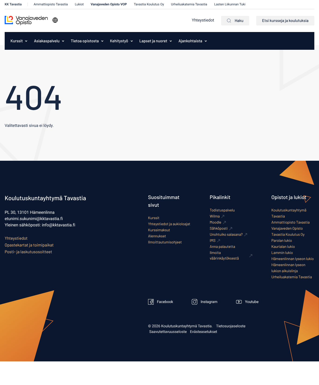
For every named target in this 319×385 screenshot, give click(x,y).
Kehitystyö (119, 41)
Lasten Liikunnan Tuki (229, 4)
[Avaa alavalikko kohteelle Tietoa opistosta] (102, 41)
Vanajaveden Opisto (287, 228)
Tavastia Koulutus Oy (149, 4)
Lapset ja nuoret (153, 41)
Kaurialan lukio (283, 246)
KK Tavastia (13, 4)
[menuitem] (15, 41)
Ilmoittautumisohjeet (165, 242)
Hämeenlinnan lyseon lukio (292, 259)
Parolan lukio (281, 240)
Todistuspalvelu (222, 210)
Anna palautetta (222, 246)
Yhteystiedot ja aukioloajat (169, 224)
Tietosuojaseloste (230, 326)
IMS (213, 240)
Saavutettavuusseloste (168, 332)
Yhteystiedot (203, 20)
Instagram (209, 302)
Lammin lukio (282, 252)
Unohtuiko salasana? (226, 234)
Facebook (165, 302)
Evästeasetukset (203, 332)
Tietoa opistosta (85, 41)
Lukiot (79, 4)
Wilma (215, 216)
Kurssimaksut (159, 230)
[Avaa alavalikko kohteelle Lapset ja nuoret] (171, 41)
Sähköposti (219, 228)
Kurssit (17, 41)
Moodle (215, 222)
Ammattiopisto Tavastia (51, 4)
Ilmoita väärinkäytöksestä (224, 255)
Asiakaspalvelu (46, 41)
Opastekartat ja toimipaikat (29, 244)
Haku (239, 20)
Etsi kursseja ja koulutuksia (285, 20)
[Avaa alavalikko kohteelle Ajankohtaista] (206, 41)
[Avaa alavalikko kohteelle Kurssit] (26, 41)
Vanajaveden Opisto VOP (109, 4)
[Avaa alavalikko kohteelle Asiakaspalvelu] (63, 41)
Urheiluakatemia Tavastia (189, 4)
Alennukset (157, 236)
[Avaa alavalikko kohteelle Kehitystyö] (132, 41)
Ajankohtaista (190, 41)
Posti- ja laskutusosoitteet (28, 251)
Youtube (252, 302)
